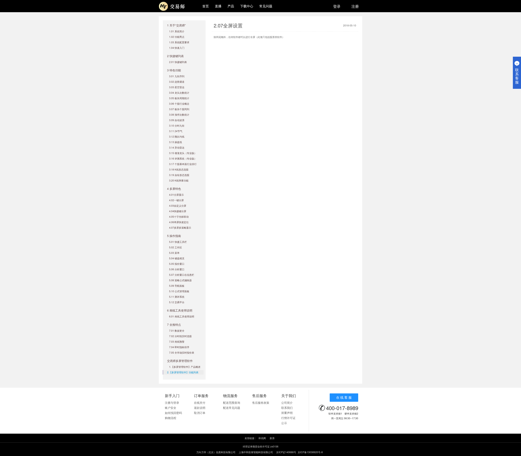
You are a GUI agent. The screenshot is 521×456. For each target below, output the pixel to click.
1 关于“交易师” (176, 25)
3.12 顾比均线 (176, 136)
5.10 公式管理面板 (179, 291)
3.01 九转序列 (176, 76)
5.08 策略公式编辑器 (180, 280)
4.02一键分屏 (176, 200)
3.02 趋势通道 (176, 81)
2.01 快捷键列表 (178, 62)
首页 (205, 6)
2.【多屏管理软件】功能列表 (182, 372)
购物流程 (170, 418)
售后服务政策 (260, 403)
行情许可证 (288, 418)
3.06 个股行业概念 (179, 103)
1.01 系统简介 (176, 31)
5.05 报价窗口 (176, 263)
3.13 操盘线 (175, 142)
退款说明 (199, 408)
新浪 (272, 438)
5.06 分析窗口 (176, 269)
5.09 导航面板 (176, 285)
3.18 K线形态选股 (178, 169)
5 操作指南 (174, 236)
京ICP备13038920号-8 (310, 452)
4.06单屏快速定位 (179, 222)
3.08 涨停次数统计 (179, 114)
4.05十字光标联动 (179, 216)
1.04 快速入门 (176, 47)
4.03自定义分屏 (177, 205)
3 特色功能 (174, 70)
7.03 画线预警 (176, 341)
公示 (284, 423)
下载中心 (246, 6)
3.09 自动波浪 (176, 120)
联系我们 (287, 408)
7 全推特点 (174, 324)
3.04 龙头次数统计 (179, 92)
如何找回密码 (173, 413)
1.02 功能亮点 (176, 36)
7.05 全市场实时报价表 (181, 352)
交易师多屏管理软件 (180, 361)
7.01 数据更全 (176, 330)
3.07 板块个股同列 (179, 109)
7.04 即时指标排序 (179, 347)
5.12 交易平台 (176, 302)
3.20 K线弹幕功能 (178, 180)
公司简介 (287, 403)
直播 (218, 6)
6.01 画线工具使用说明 (181, 316)
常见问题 (265, 6)
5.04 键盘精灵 (176, 258)
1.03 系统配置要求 (179, 42)
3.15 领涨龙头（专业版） (183, 153)
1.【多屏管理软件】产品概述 (184, 366)
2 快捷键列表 (175, 56)
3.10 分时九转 (176, 125)
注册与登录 (172, 403)
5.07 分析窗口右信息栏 (181, 274)
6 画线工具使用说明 (179, 310)
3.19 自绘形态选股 (179, 175)
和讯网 (262, 438)
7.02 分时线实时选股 (180, 336)
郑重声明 (287, 413)
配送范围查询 (231, 403)
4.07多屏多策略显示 (180, 227)
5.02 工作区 (175, 247)
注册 (355, 6)
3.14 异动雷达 (176, 147)
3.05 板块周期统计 (179, 98)
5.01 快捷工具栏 (178, 241)
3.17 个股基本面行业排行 (183, 164)
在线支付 (199, 403)
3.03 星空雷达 (176, 87)
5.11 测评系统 (176, 296)
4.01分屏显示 (176, 194)
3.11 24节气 (175, 131)
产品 (231, 6)
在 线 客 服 (344, 397)
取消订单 (199, 413)
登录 (336, 6)
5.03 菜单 (174, 252)
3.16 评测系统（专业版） (183, 158)
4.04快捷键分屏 (177, 211)
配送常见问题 (231, 408)
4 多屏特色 (174, 189)
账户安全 (170, 408)
